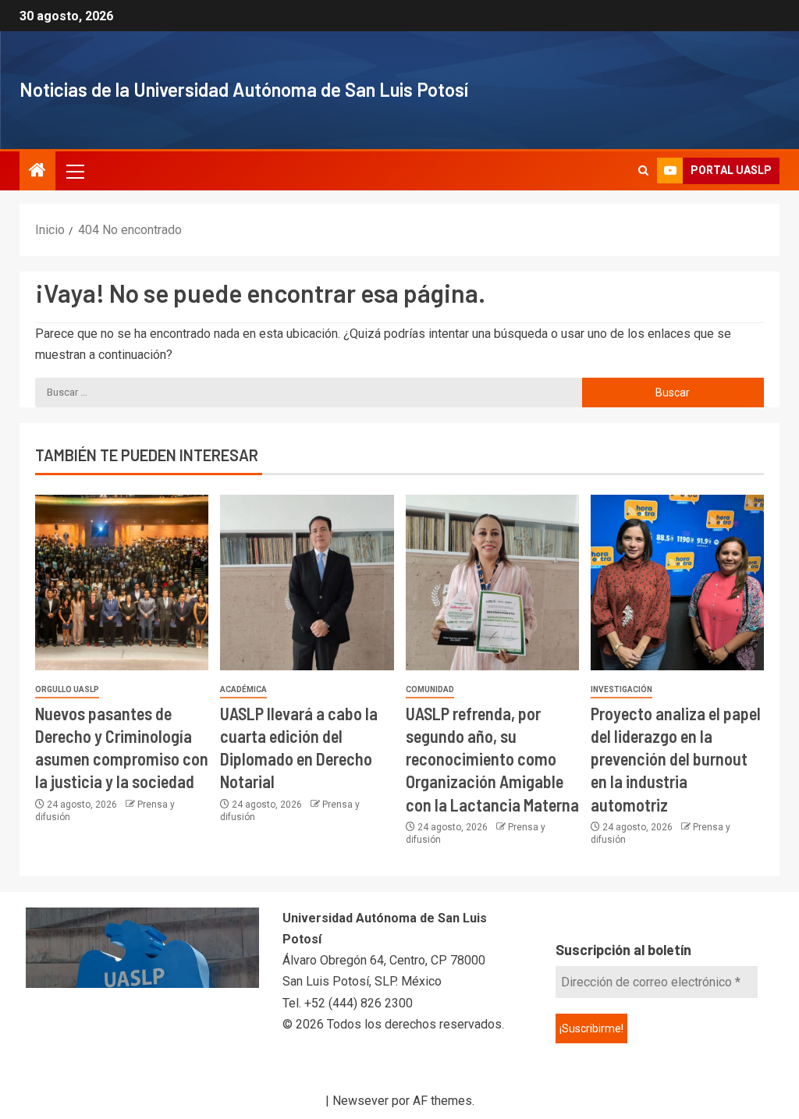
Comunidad (430, 689)
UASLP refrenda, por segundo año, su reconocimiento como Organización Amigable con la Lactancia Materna (492, 759)
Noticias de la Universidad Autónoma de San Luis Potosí (244, 89)
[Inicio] (37, 172)
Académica (243, 689)
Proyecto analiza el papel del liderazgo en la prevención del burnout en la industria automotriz (676, 759)
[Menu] (74, 170)
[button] (74, 170)
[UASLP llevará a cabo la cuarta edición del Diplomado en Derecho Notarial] (306, 582)
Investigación (621, 689)
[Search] (643, 171)
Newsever (360, 1100)
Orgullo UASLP (67, 689)
